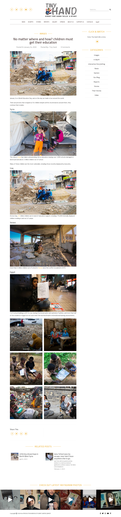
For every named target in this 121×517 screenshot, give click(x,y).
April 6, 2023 (23, 459)
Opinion (62, 22)
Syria (19, 157)
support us (80, 22)
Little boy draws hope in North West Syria (28, 455)
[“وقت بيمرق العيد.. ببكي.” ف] (70, 500)
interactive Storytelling (96, 64)
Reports (46, 22)
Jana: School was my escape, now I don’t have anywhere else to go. (63, 456)
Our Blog (90, 22)
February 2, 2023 (59, 469)
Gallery (54, 22)
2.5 (18, 215)
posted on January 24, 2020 (26, 47)
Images (43, 34)
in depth (30, 22)
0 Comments (65, 47)
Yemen (40, 267)
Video (97, 95)
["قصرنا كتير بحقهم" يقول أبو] (111, 500)
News (23, 22)
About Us (71, 22)
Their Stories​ (96, 90)
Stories (38, 22)
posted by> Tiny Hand (49, 47)
